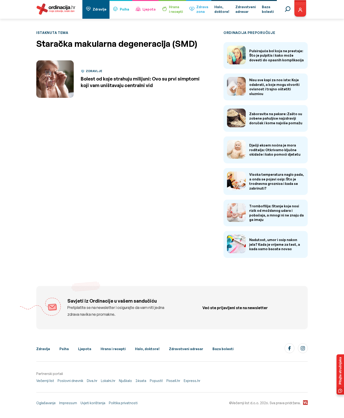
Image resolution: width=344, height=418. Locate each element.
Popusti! (156, 381)
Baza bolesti (223, 349)
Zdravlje (99, 9)
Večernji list (45, 381)
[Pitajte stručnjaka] (340, 374)
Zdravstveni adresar (186, 349)
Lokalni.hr (108, 381)
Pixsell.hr (173, 381)
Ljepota (149, 9)
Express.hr (192, 381)
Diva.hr (92, 381)
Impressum (68, 403)
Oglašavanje (46, 403)
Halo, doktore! (147, 349)
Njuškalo (125, 381)
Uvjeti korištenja (93, 403)
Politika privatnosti (123, 403)
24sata (140, 381)
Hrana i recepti (113, 349)
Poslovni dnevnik (70, 381)
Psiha (124, 9)
